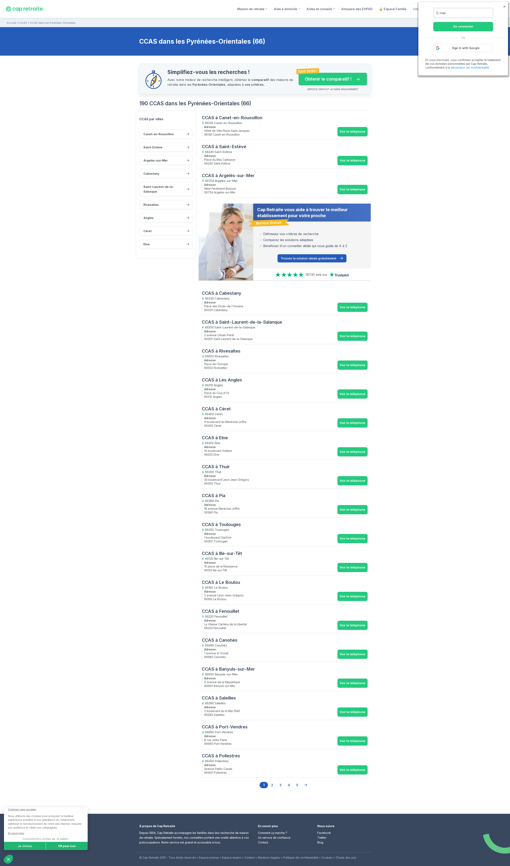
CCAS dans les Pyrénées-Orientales (53, 22)
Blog (320, 842)
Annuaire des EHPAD (357, 9)
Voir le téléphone (352, 131)
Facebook (324, 832)
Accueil (11, 22)
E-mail (441, 13)
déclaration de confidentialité (470, 67)
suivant (305, 785)
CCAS (23, 22)
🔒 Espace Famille (392, 9)
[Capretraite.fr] (24, 9)
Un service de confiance (274, 837)
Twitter (321, 837)
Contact (263, 842)
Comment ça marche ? (272, 832)
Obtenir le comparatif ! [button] (325, 77)
